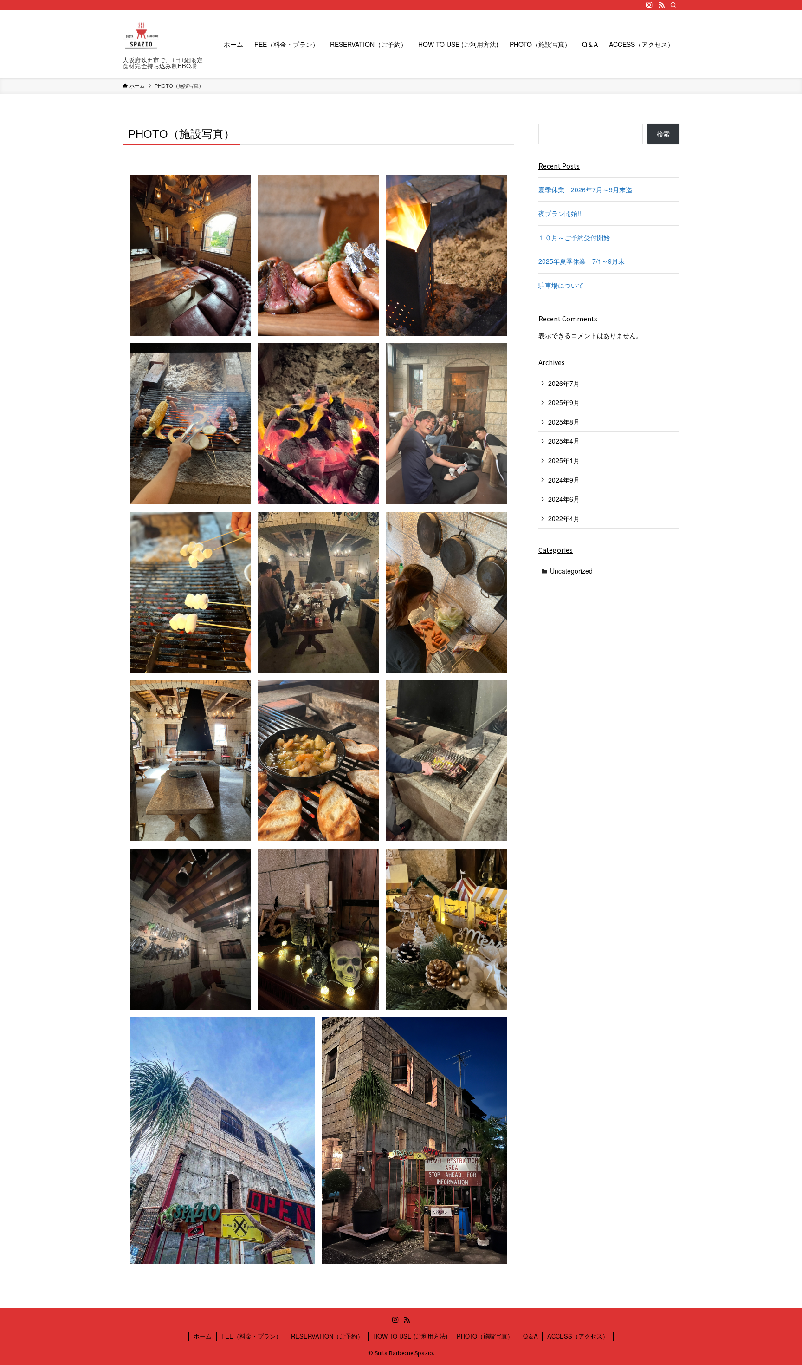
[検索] (673, 5)
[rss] (661, 5)
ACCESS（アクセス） (577, 1336)
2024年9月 (564, 479)
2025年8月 (564, 421)
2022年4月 (564, 518)
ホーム (203, 1336)
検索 (663, 133)
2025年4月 (564, 440)
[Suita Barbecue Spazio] (141, 36)
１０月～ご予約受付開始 (574, 237)
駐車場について (561, 285)
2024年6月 (564, 498)
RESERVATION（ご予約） (327, 1336)
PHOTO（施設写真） (485, 1336)
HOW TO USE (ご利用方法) (410, 1336)
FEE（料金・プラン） (251, 1336)
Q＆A (530, 1336)
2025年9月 (564, 402)
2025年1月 (564, 460)
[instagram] (649, 5)
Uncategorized (571, 570)
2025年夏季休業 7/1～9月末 (581, 261)
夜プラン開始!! (559, 213)
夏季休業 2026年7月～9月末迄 (585, 189)
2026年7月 (564, 383)
